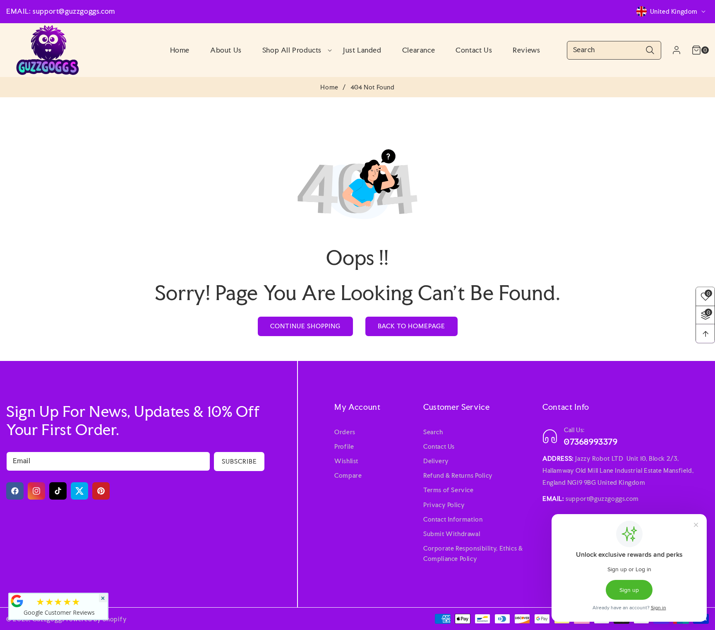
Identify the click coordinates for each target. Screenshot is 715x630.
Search (433, 432)
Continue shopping (305, 326)
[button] (292, 50)
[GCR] (17, 601)
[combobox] (614, 50)
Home (329, 87)
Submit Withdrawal (451, 534)
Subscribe (239, 461)
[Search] (649, 50)
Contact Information (452, 519)
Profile (344, 446)
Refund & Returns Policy (458, 475)
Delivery (436, 461)
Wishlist (346, 461)
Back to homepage (411, 326)
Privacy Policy (444, 505)
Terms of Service (448, 490)
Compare (348, 475)
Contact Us (439, 446)
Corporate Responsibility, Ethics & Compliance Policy (473, 553)
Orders (344, 432)
